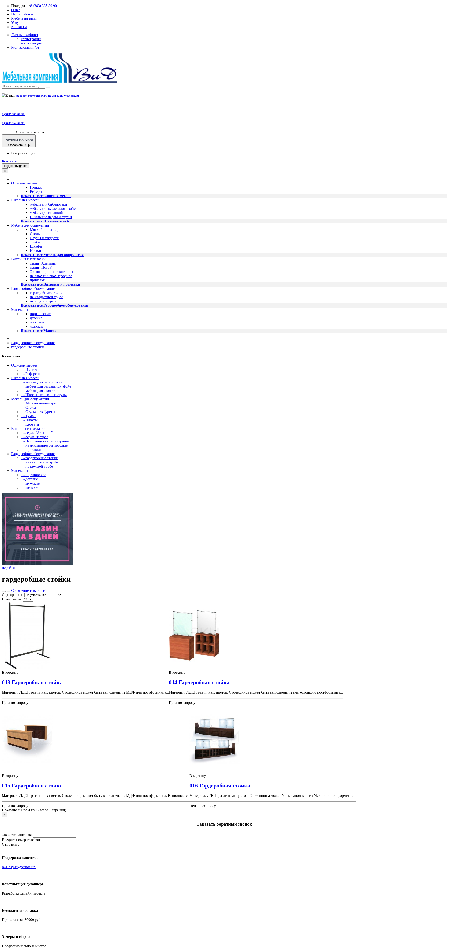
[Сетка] (8, 591)
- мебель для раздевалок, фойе (46, 386)
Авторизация (31, 43)
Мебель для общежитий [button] (30, 225)
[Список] (4, 591)
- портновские (33, 475)
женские (36, 326)
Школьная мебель (25, 378)
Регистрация (31, 39)
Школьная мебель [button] (25, 200)
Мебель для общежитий (30, 399)
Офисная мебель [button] (24, 183)
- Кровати (30, 424)
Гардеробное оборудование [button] (33, 288)
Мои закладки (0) (25, 47)
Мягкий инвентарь (45, 230)
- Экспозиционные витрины (45, 441)
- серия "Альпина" (37, 433)
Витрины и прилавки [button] (28, 259)
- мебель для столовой (39, 391)
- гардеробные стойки (39, 458)
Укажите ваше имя (17, 835)
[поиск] (48, 87)
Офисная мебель (24, 365)
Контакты (19, 27)
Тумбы (35, 242)
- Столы (28, 407)
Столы (35, 234)
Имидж (36, 187)
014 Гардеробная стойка (199, 682)
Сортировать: (12, 595)
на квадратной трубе (46, 297)
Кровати (36, 251)
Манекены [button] (19, 310)
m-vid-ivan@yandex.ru (63, 95)
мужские (37, 322)
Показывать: (12, 599)
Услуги (16, 23)
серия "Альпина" (43, 263)
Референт (37, 192)
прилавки (37, 280)
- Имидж (29, 369)
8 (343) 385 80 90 (43, 6)
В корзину (10, 672)
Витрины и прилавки (28, 428)
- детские (29, 479)
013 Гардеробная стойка (32, 682)
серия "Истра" (41, 267)
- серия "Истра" (34, 437)
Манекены (19, 471)
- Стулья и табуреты (38, 412)
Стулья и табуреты (44, 238)
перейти (8, 568)
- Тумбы (28, 416)
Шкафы (36, 246)
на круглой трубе (43, 301)
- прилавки (31, 450)
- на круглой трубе (37, 466)
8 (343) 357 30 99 (13, 123)
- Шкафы (29, 420)
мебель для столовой (46, 213)
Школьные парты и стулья (51, 217)
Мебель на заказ (24, 18)
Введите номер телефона (22, 840)
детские (36, 318)
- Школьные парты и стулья (44, 395)
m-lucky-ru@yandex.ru (31, 95)
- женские (30, 487)
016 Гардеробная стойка (219, 786)
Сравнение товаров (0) (29, 590)
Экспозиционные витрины (51, 272)
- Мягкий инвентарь (38, 403)
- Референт (30, 374)
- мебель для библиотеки (42, 382)
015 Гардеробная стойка (32, 786)
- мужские (30, 483)
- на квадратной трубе (39, 462)
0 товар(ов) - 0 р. (19, 143)
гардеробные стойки (46, 293)
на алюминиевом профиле (51, 276)
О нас (15, 10)
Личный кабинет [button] (24, 35)
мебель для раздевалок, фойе (53, 208)
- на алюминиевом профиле (44, 445)
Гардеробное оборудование (33, 343)
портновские (40, 314)
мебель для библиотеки (48, 204)
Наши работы (22, 14)
